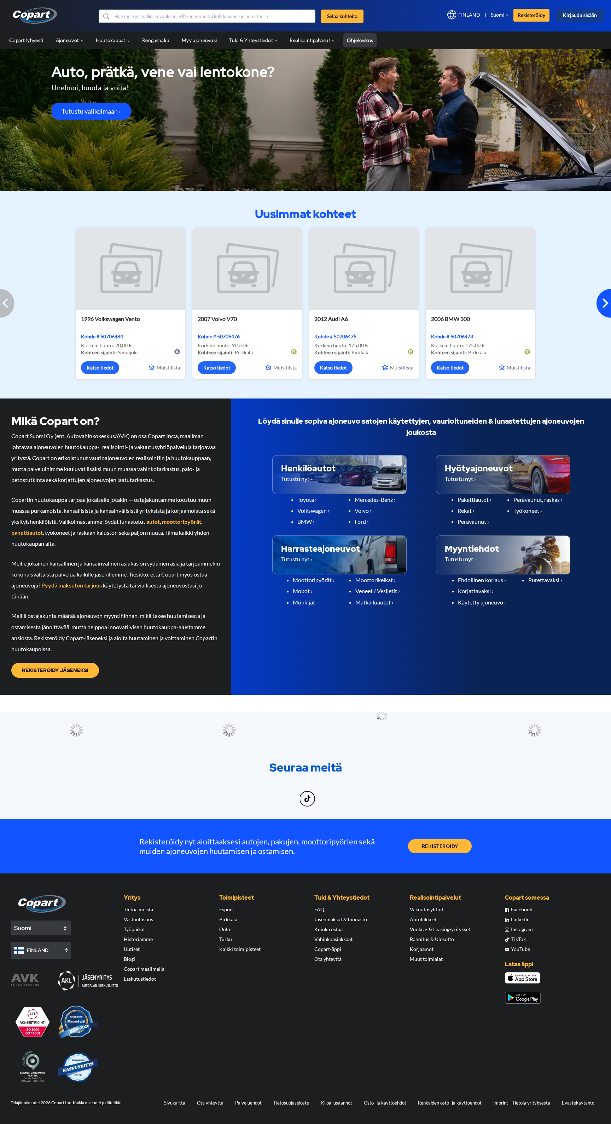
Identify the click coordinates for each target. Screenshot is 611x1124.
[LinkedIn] (295, 794)
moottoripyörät (181, 521)
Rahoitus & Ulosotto (432, 939)
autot (153, 521)
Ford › (362, 521)
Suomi (498, 15)
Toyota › (307, 499)
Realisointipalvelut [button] (310, 40)
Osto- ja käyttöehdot (385, 1103)
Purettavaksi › (545, 580)
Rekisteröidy (531, 15)
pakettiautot (27, 532)
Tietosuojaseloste (291, 1103)
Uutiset (132, 949)
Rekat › (466, 510)
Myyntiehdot (472, 548)
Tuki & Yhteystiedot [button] (251, 40)
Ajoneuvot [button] (68, 40)
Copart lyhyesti (26, 40)
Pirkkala (228, 919)
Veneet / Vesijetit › (377, 590)
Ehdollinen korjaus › (482, 580)
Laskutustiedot (140, 979)
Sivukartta (174, 1103)
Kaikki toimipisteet (240, 949)
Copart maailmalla (144, 969)
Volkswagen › (313, 510)
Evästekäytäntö (578, 1103)
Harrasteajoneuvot (320, 548)
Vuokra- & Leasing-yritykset (440, 929)
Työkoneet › (527, 510)
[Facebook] (291, 794)
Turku (225, 939)
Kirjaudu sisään (580, 15)
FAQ (319, 909)
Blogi (129, 959)
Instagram (522, 929)
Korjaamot (421, 949)
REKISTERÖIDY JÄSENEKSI (55, 670)
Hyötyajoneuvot (479, 468)
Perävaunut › (473, 521)
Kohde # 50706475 (335, 336)
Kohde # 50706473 (452, 336)
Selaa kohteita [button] (342, 16)
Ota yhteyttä (328, 959)
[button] (106, 16)
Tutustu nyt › (296, 478)
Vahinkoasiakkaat (333, 939)
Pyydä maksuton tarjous (71, 585)
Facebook (521, 909)
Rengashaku (155, 40)
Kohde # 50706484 (102, 336)
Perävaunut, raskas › (538, 499)
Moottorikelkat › (375, 580)
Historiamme (138, 939)
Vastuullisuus (138, 919)
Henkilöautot (308, 468)
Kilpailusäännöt (336, 1103)
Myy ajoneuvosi (199, 40)
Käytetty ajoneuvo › (482, 602)
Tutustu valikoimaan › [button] (91, 111)
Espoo (226, 909)
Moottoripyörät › (313, 580)
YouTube (520, 949)
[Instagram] (293, 794)
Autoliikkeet (423, 919)
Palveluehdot (248, 1103)
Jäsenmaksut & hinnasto (340, 919)
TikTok (518, 939)
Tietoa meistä (138, 909)
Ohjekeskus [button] (360, 40)
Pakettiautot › (474, 499)
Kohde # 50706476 (219, 336)
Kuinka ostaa (328, 929)
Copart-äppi (327, 949)
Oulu (224, 929)
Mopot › (303, 590)
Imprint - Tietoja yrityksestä (521, 1103)
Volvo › (363, 510)
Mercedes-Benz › (375, 499)
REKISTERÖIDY (440, 846)
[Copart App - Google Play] (523, 998)
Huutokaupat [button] (111, 40)
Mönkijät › (305, 602)
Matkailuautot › (374, 602)
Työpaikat (134, 929)
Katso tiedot (100, 368)
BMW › (306, 521)
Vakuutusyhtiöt (426, 909)
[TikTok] (308, 794)
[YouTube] (320, 794)
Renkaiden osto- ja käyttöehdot (450, 1103)
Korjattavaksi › (476, 590)
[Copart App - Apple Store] (522, 978)
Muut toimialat (426, 959)
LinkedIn (520, 919)
